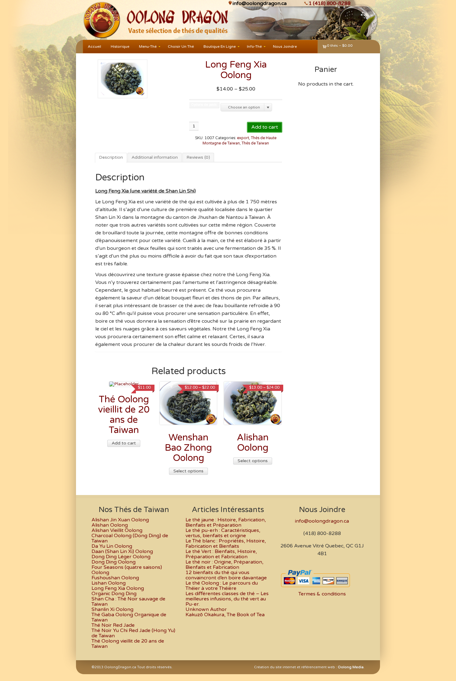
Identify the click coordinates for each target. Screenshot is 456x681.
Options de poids (204, 105)
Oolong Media (351, 667)
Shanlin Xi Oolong (112, 609)
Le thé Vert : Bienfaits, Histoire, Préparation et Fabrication (221, 554)
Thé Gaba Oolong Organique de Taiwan (129, 617)
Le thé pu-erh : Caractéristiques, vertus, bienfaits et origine (223, 533)
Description (111, 157)
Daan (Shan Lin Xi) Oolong (122, 551)
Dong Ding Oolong (114, 562)
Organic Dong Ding (114, 593)
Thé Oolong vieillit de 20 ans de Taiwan (128, 643)
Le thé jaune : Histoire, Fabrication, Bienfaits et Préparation (226, 522)
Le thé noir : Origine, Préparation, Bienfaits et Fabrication (224, 564)
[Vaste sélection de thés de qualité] (101, 20)
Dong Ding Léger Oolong (121, 557)
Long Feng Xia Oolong (118, 588)
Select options (188, 471)
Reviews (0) (198, 157)
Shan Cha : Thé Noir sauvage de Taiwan (128, 601)
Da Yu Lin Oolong (112, 546)
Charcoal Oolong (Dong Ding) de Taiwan (130, 538)
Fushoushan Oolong (115, 578)
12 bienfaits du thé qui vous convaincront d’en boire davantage (226, 575)
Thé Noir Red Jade (113, 625)
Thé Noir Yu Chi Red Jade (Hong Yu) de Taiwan (133, 633)
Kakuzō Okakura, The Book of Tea (225, 615)
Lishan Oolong (109, 583)
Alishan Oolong (110, 525)
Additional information (155, 157)
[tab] (111, 158)
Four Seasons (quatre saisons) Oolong (127, 570)
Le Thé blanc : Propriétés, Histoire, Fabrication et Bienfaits (226, 543)
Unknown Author (206, 609)
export (243, 138)
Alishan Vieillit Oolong (117, 530)
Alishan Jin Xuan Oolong (120, 520)
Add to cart (264, 127)
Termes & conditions (322, 594)
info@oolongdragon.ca (260, 3)
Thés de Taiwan (255, 143)
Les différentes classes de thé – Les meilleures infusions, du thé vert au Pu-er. (227, 598)
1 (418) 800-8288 (330, 3)
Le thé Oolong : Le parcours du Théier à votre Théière (222, 585)
